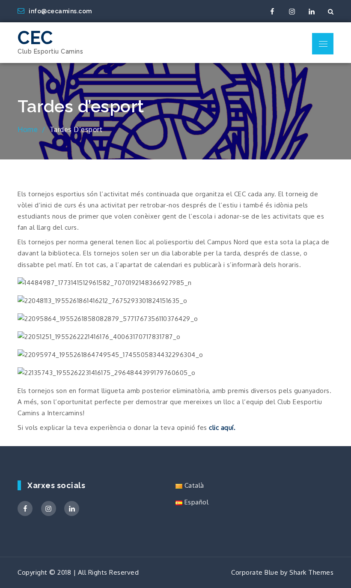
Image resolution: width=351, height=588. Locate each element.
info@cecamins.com (60, 11)
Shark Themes (311, 572)
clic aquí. (222, 427)
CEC (35, 37)
